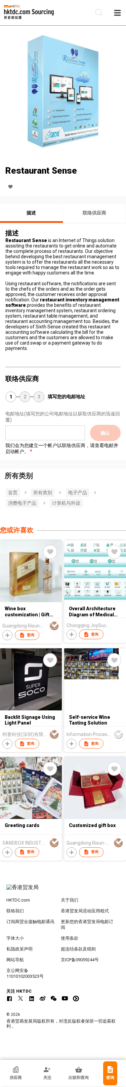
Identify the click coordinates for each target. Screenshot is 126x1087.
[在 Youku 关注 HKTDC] (76, 998)
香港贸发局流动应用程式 (85, 910)
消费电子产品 (22, 503)
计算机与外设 (66, 503)
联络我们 (15, 910)
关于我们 (69, 900)
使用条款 (69, 938)
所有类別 (42, 492)
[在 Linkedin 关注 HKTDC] (32, 998)
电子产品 (77, 492)
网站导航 (15, 959)
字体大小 (15, 938)
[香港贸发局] (63, 890)
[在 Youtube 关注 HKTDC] (65, 998)
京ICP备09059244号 (80, 959)
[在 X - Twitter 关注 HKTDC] (20, 998)
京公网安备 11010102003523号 (25, 973)
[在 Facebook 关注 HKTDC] (9, 998)
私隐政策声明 (19, 948)
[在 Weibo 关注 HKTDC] (43, 998)
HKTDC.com (18, 900)
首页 (12, 492)
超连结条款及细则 (78, 948)
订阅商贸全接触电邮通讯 (30, 921)
